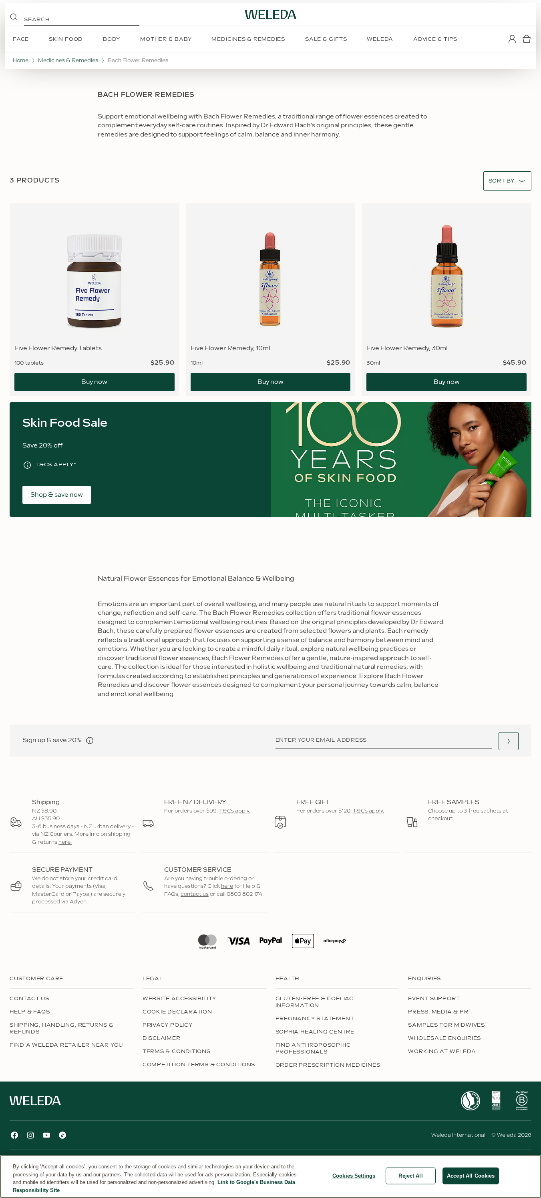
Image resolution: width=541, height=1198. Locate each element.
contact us (195, 894)
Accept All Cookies (471, 1176)
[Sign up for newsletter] (509, 741)
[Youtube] (46, 1135)
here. (65, 842)
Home (20, 60)
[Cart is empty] (526, 39)
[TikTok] (62, 1135)
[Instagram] (30, 1135)
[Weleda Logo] (270, 14)
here (227, 886)
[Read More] (470, 1101)
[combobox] (502, 181)
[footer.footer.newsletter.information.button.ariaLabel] (90, 740)
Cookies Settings (353, 1176)
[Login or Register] (512, 39)
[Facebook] (14, 1135)
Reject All (410, 1176)
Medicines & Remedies (68, 60)
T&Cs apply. (234, 811)
